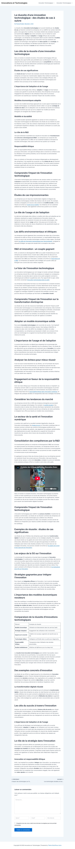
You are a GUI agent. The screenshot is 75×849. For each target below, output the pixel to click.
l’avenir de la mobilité (33, 204)
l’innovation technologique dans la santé (38, 280)
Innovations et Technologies (14, 3)
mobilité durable (48, 405)
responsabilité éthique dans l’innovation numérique (43, 391)
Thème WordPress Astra (54, 845)
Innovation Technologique (46, 3)
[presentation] (53, 3)
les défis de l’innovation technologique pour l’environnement (35, 241)
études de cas (36, 425)
